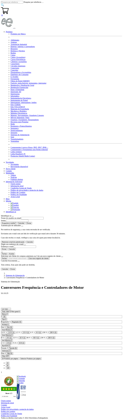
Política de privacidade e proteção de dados (27, 190)
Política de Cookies (18, 192)
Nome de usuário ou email (11, 218)
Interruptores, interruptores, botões (24, 102)
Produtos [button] (9, 32)
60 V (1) (36, 338)
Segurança (14, 128)
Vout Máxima (7, 335)
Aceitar (11, 254)
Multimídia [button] (10, 173)
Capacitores (15, 64)
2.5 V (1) (26, 332)
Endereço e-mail (7, 246)
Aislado (5, 324)
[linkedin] (21, 381)
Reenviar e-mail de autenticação (13, 242)
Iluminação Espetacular (19, 87)
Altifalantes (15, 40)
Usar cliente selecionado (17, 258)
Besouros (14, 49)
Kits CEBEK (16, 105)
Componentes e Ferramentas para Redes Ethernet (29, 150)
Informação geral (17, 186)
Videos (13, 175)
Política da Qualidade (19, 195)
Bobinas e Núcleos (18, 51)
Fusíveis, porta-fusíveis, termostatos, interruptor (28, 83)
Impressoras (15, 94)
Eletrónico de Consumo (19, 75)
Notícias (14, 177)
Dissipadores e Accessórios (21, 72)
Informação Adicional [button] (14, 182)
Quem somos (16, 184)
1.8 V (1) (11, 332)
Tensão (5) (13, 348)
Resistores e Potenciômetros (21, 126)
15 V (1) (22, 338)
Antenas (14, 42)
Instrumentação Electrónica (21, 98)
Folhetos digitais (17, 179)
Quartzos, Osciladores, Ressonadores (25, 120)
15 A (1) (21, 343)
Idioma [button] (8, 201)
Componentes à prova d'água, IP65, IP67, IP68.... (29, 147)
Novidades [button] (10, 162)
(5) (4, 317)
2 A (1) (9, 343)
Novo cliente (10, 169)
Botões (13, 53)
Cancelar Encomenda (9, 261)
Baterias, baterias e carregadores (23, 47)
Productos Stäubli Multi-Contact (23, 156)
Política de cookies (8, 411)
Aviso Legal (15, 197)
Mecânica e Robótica (19, 111)
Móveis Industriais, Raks (20, 118)
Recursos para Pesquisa (19, 122)
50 (7, 365)
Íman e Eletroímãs (17, 90)
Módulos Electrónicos (19, 113)
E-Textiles (14, 77)
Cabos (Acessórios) (18, 57)
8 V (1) (9, 338)
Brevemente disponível (19, 167)
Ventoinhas (15, 141)
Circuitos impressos (18, 66)
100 (8, 368)
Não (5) (9, 353)
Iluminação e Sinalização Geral (22, 85)
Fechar (4, 254)
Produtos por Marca (18, 34)
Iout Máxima (7, 340)
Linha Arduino (16, 152)
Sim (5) (9, 327)
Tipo (4, 319)
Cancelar (21, 223)
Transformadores (17, 139)
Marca (5, 314)
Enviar (29, 223)
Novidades (15, 164)
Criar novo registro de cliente (39, 258)
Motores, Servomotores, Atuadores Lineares (27, 115)
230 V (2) (53, 332)
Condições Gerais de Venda (21, 188)
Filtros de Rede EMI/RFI (20, 81)
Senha (3, 221)
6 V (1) (38, 332)
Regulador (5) (16, 322)
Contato (9, 171)
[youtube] (21, 378)
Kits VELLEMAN (18, 107)
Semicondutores (17, 130)
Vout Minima (7, 330)
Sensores (14, 133)
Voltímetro (6, 351)
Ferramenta (15, 79)
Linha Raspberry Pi (18, 154)
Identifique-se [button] (11, 212)
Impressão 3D (16, 92)
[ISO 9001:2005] (21, 399)
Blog (7, 199)
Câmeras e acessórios (19, 62)
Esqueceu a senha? (9, 223)
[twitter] (20, 383)
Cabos (13, 55)
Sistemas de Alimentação (20, 135)
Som (12, 137)
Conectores (15, 68)
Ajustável (6, 345)
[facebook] (21, 376)
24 (7, 363)
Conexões (14, 70)
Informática (15, 96)
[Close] (13, 216)
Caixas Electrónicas (18, 59)
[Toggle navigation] (14, 28)
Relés (13, 124)
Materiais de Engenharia (20, 109)
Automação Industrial (19, 44)
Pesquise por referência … (34, 2)
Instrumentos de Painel (19, 100)
